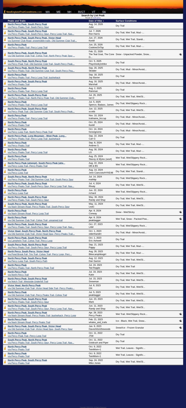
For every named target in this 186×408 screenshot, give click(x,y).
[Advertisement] (93, 385)
